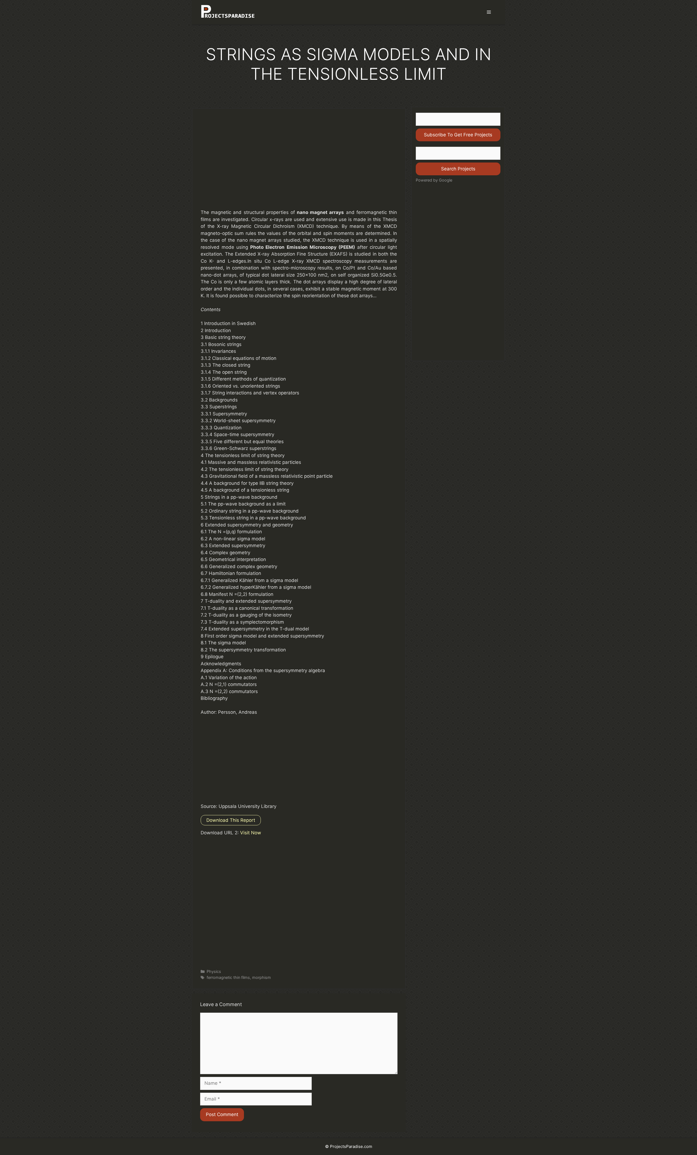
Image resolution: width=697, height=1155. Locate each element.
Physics (214, 971)
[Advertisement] (299, 164)
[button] (489, 12)
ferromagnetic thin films (228, 977)
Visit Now (250, 832)
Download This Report (230, 820)
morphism (261, 977)
